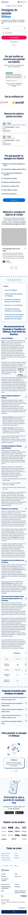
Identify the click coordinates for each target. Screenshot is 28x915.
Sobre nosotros (5, 884)
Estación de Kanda (5, 855)
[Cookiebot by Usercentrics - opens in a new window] (21, 896)
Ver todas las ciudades (4, 879)
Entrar (22, 2)
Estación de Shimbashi (5, 857)
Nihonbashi (17, 857)
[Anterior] (11, 267)
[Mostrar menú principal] (25, 1)
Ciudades (6, 865)
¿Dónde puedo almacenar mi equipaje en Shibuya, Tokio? (12, 704)
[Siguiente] (16, 267)
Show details (22, 907)
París (16, 874)
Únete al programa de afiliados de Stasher (20, 891)
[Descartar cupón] (26, 367)
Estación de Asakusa (5, 853)
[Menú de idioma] (18, 1)
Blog (2, 890)
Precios (17, 884)
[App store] (19, 812)
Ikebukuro (17, 855)
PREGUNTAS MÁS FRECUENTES (6, 887)
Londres (3, 874)
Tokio (14, 44)
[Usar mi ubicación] (25, 28)
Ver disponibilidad (14, 37)
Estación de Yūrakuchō (5, 860)
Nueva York (18, 876)
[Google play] (9, 812)
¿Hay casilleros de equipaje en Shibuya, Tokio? (11, 722)
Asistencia (17, 886)
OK (14, 911)
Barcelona (4, 876)
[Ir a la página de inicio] (5, 2)
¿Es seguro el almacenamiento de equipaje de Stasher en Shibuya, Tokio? (13, 698)
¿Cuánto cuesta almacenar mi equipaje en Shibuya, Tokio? (12, 710)
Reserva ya (14, 200)
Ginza (16, 853)
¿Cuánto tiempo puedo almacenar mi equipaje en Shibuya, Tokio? (11, 716)
